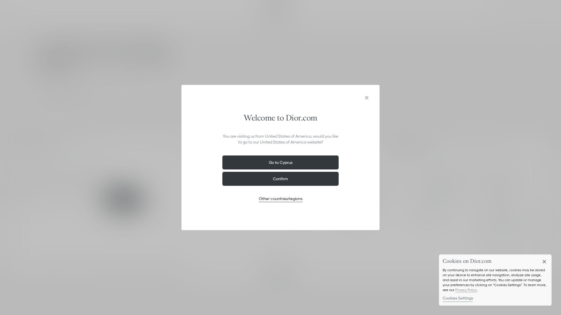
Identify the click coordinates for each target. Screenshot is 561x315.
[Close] (544, 261)
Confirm (280, 178)
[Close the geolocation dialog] (366, 97)
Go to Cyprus (280, 162)
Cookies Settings (458, 298)
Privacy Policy (466, 290)
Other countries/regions (280, 198)
